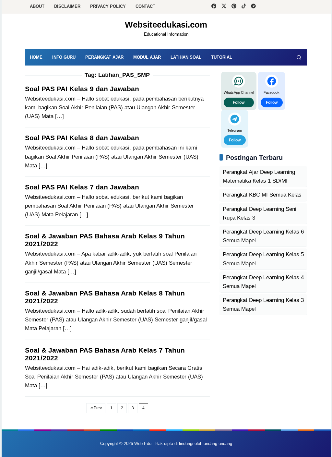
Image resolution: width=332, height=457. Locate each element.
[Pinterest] (234, 7)
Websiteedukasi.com (166, 25)
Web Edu (142, 443)
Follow (238, 102)
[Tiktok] (243, 7)
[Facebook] (214, 7)
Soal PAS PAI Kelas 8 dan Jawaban (82, 137)
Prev (98, 408)
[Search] (299, 57)
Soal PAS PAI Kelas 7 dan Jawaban (82, 187)
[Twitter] (224, 7)
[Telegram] (253, 7)
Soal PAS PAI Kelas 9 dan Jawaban (82, 88)
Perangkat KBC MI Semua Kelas (262, 195)
